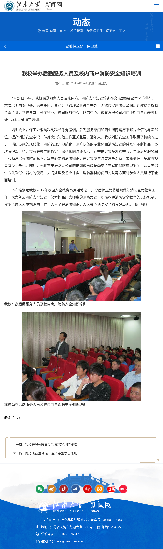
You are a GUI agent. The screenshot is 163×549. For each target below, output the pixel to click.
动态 (63, 31)
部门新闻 (76, 31)
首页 (53, 31)
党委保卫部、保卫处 (101, 31)
